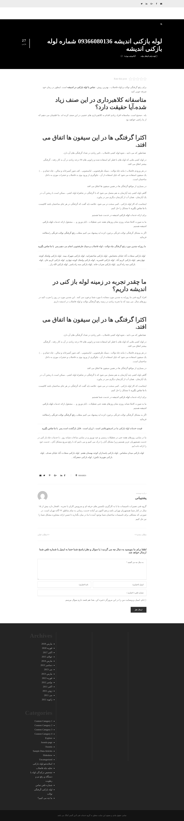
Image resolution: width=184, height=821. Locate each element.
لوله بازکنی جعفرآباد (82, 457)
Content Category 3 (43, 729)
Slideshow (47, 755)
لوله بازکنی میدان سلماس (132, 453)
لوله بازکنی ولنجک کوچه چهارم (80, 260)
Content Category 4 (43, 734)
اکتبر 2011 (47, 686)
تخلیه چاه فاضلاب (44, 768)
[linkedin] (146, 4)
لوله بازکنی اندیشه (121, 215)
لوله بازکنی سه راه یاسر (80, 264)
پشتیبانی (140, 498)
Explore (48, 738)
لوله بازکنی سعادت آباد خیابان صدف (62, 453)
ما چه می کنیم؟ (45, 798)
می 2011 (48, 695)
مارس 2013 (46, 674)
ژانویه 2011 (47, 699)
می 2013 (48, 669)
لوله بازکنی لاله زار (58, 264)
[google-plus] (151, 4)
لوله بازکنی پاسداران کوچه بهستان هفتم (99, 453)
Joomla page (46, 742)
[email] (161, 4)
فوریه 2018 (47, 648)
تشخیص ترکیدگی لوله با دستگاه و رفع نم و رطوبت (41, 776)
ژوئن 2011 (47, 691)
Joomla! (48, 746)
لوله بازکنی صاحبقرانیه (96, 256)
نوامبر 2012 (47, 682)
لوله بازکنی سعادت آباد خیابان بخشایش (127, 256)
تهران (126, 56)
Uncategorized (45, 759)
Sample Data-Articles (42, 751)
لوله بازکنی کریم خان (54, 260)
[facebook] (156, 4)
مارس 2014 (46, 661)
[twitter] (142, 4)
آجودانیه (131, 56)
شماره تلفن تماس (44, 785)
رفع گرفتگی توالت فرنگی (63, 233)
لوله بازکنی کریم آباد (125, 260)
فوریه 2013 (47, 678)
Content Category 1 (43, 721)
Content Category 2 (43, 725)
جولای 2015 (47, 656)
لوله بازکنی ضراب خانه (104, 264)
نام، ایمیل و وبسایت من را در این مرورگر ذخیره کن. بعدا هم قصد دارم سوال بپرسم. (104, 600)
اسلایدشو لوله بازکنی (42, 764)
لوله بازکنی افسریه (105, 260)
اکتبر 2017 (47, 652)
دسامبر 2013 (46, 665)
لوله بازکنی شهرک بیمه (73, 256)
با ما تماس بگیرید (138, 208)
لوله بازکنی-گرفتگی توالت (148, 56)
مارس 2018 (46, 644)
